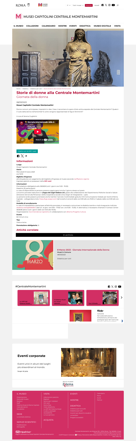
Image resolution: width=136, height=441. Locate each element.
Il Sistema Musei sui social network (60, 301)
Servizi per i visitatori (51, 401)
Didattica (85, 26)
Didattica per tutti (36, 88)
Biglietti (46, 399)
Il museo (18, 26)
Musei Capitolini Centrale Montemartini (60, 17)
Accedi (96, 5)
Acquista (89, 5)
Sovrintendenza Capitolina (39, 212)
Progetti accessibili (76, 417)
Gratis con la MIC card (27, 151)
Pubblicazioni (21, 425)
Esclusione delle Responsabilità (92, 435)
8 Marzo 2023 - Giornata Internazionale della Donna (83, 250)
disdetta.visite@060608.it (26, 208)
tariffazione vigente (81, 179)
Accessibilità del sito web (115, 435)
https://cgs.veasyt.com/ (48, 199)
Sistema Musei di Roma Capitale (28, 405)
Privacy (79, 435)
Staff (18, 403)
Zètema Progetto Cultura (76, 212)
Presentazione (22, 397)
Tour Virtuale (93, 303)
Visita (117, 26)
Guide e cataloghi (50, 411)
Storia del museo (22, 399)
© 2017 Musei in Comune (66, 435)
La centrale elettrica (23, 417)
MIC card (47, 181)
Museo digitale (102, 26)
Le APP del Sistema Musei (25, 302)
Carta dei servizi (22, 407)
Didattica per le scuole (78, 409)
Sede (19, 414)
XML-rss (118, 436)
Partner (99, 400)
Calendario (48, 26)
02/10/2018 (107, 317)
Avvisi (99, 398)
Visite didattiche (49, 407)
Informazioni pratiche (51, 397)
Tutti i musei (77, 5)
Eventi (73, 26)
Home (18, 88)
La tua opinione (49, 415)
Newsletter (20, 409)
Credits (105, 435)
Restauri (20, 401)
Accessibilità (48, 413)
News (99, 395)
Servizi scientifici (26, 422)
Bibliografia (21, 427)
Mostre (62, 26)
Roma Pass (47, 405)
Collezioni (32, 26)
